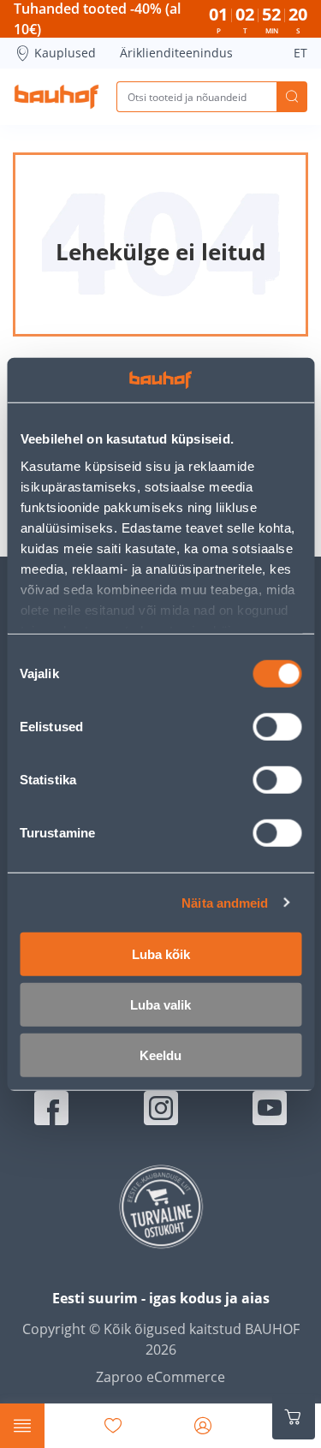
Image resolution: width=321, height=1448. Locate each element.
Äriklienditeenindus (176, 53)
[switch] (277, 727)
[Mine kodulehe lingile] (56, 97)
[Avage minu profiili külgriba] (203, 1425)
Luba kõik (161, 954)
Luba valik (160, 1005)
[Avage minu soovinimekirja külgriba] (113, 1425)
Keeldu (160, 1055)
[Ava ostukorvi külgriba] (293, 1417)
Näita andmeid (224, 902)
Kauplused (65, 53)
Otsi (291, 96)
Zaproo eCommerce (160, 1377)
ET (300, 53)
